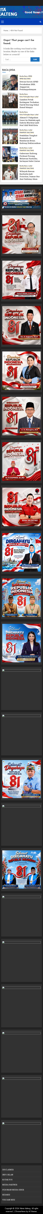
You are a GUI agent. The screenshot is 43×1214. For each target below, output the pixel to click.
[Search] (40, 22)
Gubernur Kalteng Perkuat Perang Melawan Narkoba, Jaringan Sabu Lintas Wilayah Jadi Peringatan (30, 160)
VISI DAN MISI (8, 1199)
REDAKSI (6, 1194)
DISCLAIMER (8, 1169)
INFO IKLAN (7, 1174)
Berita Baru (24, 76)
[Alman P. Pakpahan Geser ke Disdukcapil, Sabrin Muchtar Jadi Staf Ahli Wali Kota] (10, 118)
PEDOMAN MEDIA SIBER (13, 1189)
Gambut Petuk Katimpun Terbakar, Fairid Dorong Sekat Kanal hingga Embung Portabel (29, 104)
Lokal (36, 97)
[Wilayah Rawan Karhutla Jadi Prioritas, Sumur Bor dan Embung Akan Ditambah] (10, 172)
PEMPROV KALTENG (27, 133)
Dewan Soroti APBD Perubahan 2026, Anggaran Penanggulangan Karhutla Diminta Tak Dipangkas (29, 88)
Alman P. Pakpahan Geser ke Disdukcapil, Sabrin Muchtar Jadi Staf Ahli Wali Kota (30, 121)
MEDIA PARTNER (9, 1184)
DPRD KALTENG (25, 79)
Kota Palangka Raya (27, 97)
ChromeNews (20, 1211)
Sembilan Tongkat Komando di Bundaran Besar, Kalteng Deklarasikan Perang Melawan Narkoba (30, 142)
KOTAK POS (7, 1179)
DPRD (30, 76)
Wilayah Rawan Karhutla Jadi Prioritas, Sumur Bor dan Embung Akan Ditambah (30, 176)
